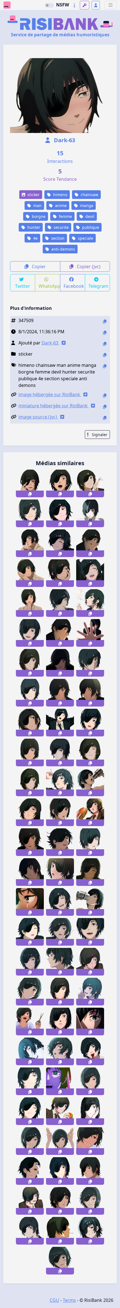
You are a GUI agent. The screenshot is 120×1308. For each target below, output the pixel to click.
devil (89, 216)
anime (60, 205)
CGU (54, 1300)
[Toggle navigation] (110, 5)
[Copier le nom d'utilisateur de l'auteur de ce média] (104, 343)
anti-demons (62, 249)
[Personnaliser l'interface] (84, 5)
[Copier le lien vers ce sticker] (30, 494)
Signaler (99, 434)
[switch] (49, 5)
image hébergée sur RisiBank (49, 394)
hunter (33, 227)
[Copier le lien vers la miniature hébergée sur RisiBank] (104, 406)
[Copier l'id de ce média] (104, 321)
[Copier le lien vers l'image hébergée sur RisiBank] (104, 395)
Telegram (98, 286)
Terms (69, 1300)
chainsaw (89, 194)
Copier (38, 266)
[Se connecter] (96, 5)
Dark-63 (63, 140)
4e (35, 238)
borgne (38, 216)
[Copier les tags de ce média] (104, 366)
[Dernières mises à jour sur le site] (74, 5)
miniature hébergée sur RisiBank (53, 406)
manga (86, 205)
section (57, 238)
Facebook (74, 286)
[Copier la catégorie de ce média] (104, 355)
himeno (59, 194)
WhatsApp (49, 286)
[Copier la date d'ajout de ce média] (104, 332)
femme (65, 216)
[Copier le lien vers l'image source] (104, 417)
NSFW (62, 5)
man (37, 205)
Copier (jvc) (88, 266)
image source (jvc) (38, 417)
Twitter (22, 286)
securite (60, 227)
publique (90, 227)
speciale (85, 238)
